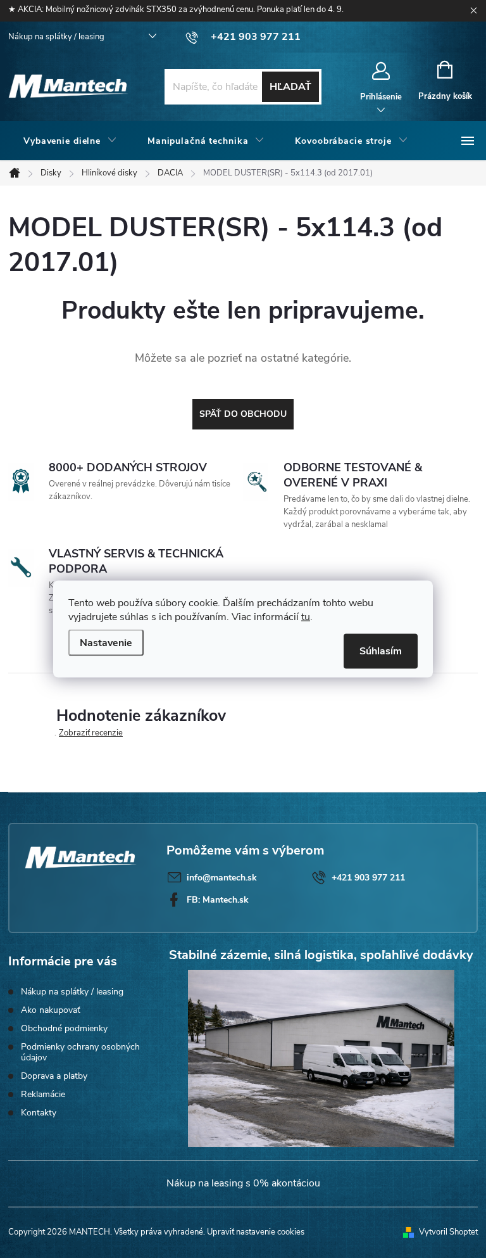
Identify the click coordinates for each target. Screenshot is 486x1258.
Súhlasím (380, 651)
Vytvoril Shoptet (448, 1232)
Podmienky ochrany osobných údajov (80, 1052)
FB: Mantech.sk (218, 900)
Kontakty (38, 1113)
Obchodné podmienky (64, 1028)
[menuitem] (70, 141)
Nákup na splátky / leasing (56, 36)
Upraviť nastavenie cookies (255, 1232)
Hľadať (290, 87)
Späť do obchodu (243, 414)
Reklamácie (43, 1094)
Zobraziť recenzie (91, 733)
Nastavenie (106, 643)
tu (305, 617)
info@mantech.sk (222, 878)
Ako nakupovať (50, 1010)
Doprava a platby (54, 1076)
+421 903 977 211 (368, 878)
